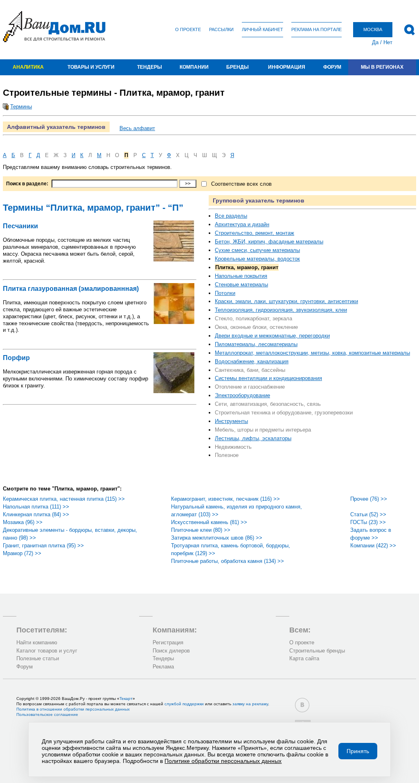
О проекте (188, 29)
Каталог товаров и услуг (46, 651)
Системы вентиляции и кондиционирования (268, 378)
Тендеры (149, 67)
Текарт (126, 698)
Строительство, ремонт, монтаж (254, 233)
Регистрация (168, 642)
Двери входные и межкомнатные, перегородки (272, 336)
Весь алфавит (137, 128)
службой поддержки (184, 704)
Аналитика (28, 67)
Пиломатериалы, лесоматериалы (256, 344)
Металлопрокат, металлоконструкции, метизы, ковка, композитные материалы (312, 353)
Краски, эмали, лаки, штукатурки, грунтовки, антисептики (286, 301)
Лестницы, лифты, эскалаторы (253, 438)
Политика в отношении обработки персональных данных (73, 709)
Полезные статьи (37, 658)
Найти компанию (36, 642)
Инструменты (231, 421)
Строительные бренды (317, 651)
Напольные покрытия (241, 276)
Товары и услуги (91, 67)
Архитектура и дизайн (242, 224)
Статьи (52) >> (368, 514)
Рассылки (221, 29)
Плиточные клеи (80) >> (200, 530)
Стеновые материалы (241, 284)
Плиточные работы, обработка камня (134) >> (227, 561)
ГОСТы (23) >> (368, 522)
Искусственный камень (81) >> (209, 522)
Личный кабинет (262, 29)
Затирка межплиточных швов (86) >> (216, 538)
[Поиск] (409, 30)
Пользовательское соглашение (47, 714)
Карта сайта (304, 658)
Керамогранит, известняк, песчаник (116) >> (225, 499)
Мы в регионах (382, 67)
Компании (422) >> (373, 545)
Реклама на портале (316, 29)
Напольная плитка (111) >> (36, 507)
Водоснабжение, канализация (251, 361)
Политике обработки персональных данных (223, 761)
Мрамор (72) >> (22, 553)
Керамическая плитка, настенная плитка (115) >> (64, 499)
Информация (286, 67)
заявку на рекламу (250, 704)
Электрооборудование (242, 395)
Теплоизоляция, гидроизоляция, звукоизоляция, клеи (281, 310)
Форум (332, 67)
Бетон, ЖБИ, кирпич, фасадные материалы (269, 242)
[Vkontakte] (302, 705)
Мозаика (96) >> (23, 522)
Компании (194, 67)
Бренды (237, 67)
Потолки (225, 293)
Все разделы (231, 216)
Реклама (163, 667)
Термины (21, 107)
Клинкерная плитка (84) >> (36, 514)
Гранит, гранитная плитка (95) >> (43, 545)
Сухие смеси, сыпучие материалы (257, 250)
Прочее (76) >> (368, 499)
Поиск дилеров (171, 651)
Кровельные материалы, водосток (257, 259)
